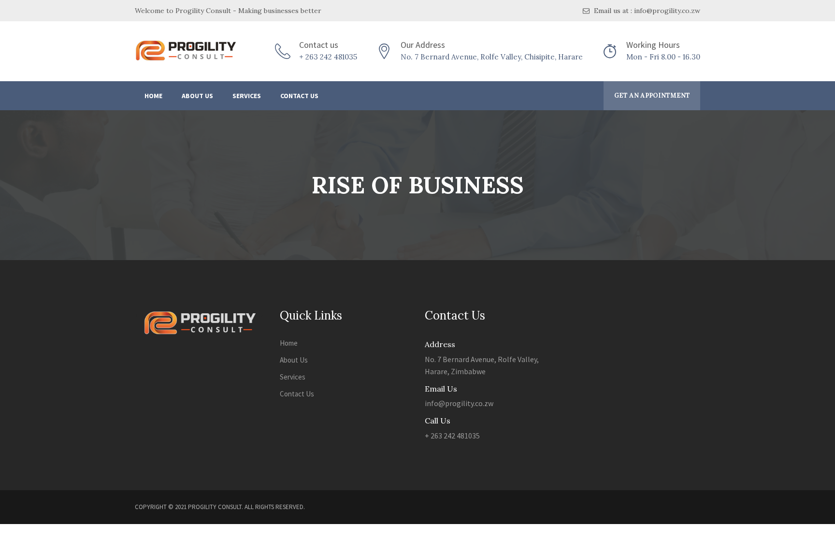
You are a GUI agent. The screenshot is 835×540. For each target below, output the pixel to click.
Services (246, 95)
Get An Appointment (652, 95)
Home (153, 95)
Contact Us (299, 95)
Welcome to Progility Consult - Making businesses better (228, 10)
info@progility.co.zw (459, 403)
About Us (197, 95)
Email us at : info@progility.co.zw (646, 10)
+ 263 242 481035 (328, 56)
